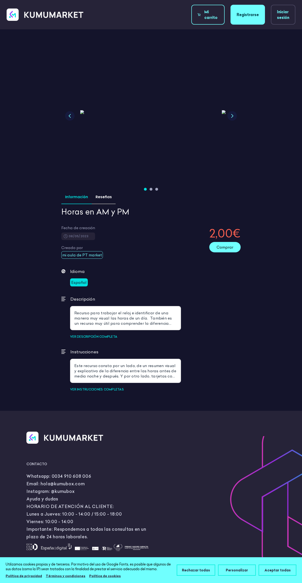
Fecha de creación (78, 227)
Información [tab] (76, 196)
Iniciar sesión (283, 14)
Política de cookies (105, 576)
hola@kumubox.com (63, 484)
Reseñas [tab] (104, 196)
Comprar (225, 247)
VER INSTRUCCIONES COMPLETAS (97, 389)
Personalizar (237, 570)
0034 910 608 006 (71, 476)
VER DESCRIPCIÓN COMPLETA (93, 336)
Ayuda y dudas (42, 499)
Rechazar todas (196, 570)
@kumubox (63, 491)
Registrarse (248, 14)
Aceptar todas (277, 570)
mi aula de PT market (82, 255)
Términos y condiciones (65, 576)
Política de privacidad (24, 576)
